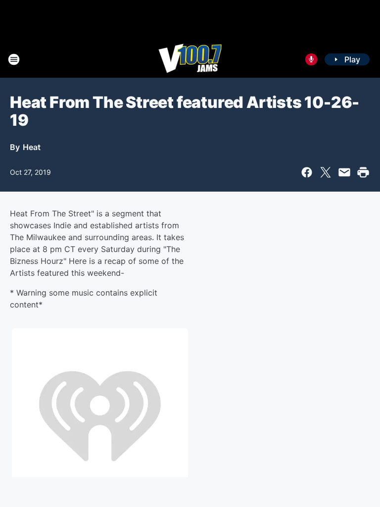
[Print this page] (363, 172)
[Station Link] (190, 59)
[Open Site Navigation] (14, 59)
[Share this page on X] (325, 172)
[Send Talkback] (311, 59)
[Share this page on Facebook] (307, 172)
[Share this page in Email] (344, 172)
